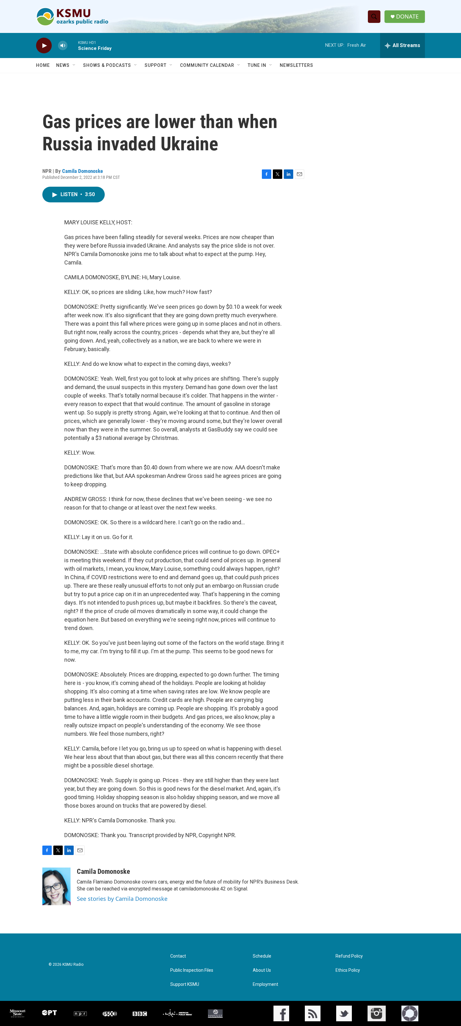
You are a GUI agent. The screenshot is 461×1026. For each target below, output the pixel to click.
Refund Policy (349, 956)
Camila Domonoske (82, 171)
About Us (262, 970)
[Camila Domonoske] (56, 886)
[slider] (73, 45)
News (63, 65)
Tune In (257, 65)
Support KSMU (184, 984)
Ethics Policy (348, 970)
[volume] (62, 46)
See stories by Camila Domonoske (122, 898)
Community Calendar (207, 65)
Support (156, 65)
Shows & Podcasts (107, 65)
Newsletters (296, 65)
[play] (44, 45)
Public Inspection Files (191, 970)
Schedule (262, 956)
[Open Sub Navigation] (74, 65)
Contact (178, 956)
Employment (265, 984)
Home (43, 65)
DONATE (407, 16)
